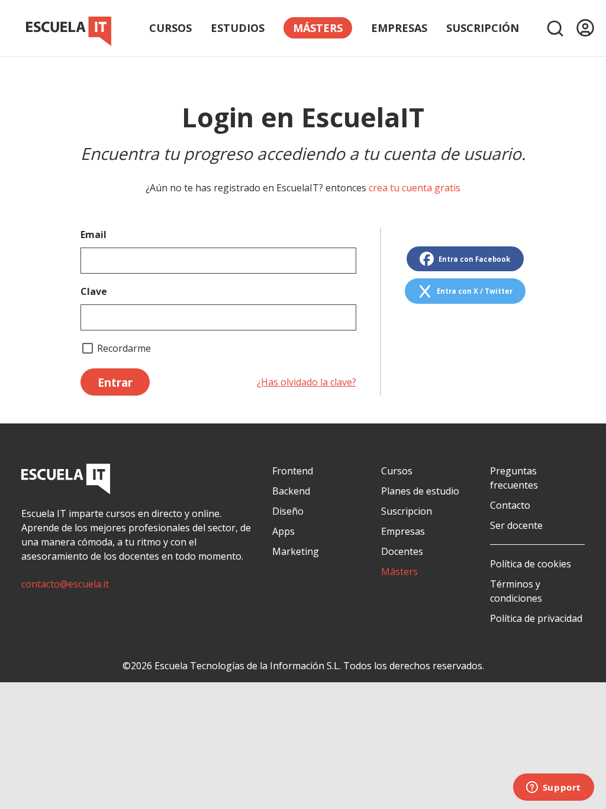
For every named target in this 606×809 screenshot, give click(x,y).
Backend (291, 490)
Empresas (399, 28)
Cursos (170, 28)
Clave (93, 291)
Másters (399, 571)
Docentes (402, 551)
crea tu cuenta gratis (414, 187)
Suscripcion (406, 511)
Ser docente (516, 525)
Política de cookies (530, 563)
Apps (283, 531)
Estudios (238, 28)
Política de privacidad (536, 618)
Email (93, 234)
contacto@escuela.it (65, 583)
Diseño (288, 511)
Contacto (510, 505)
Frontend (292, 470)
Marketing (295, 551)
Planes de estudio (420, 490)
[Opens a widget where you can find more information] (553, 788)
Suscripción (482, 28)
